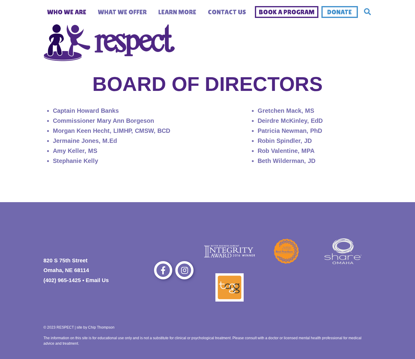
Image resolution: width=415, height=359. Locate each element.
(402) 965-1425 (62, 280)
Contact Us (227, 12)
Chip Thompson (101, 327)
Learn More (177, 12)
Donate (339, 12)
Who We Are (66, 12)
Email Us (97, 280)
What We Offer (122, 12)
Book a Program (286, 12)
